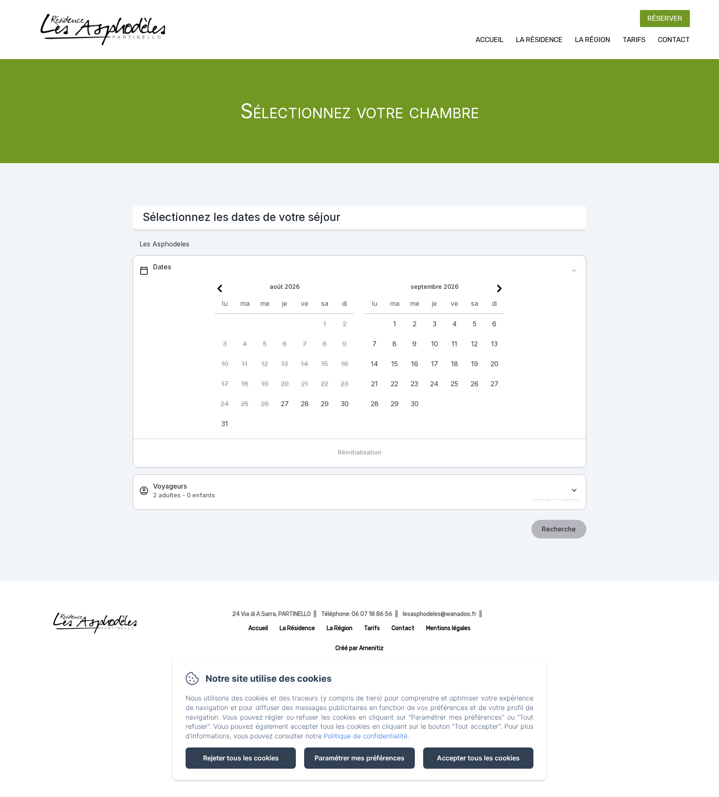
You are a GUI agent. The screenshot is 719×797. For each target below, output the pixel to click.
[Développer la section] (574, 490)
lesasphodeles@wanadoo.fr (439, 614)
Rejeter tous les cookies (241, 758)
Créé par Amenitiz (359, 648)
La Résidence (539, 39)
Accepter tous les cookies (478, 758)
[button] (325, 324)
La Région (592, 39)
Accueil (489, 39)
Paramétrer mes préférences (359, 758)
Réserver (664, 18)
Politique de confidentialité (365, 736)
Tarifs (633, 39)
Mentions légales (448, 628)
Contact (674, 39)
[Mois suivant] (499, 288)
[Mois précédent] (220, 288)
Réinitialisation (360, 452)
